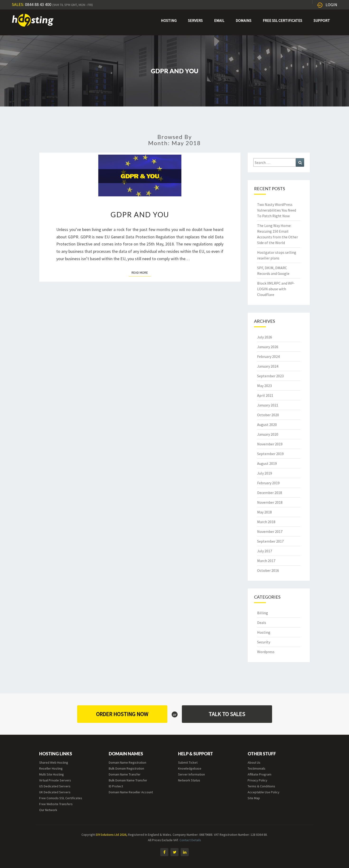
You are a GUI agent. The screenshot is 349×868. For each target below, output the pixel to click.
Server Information (191, 774)
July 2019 (264, 473)
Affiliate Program (259, 774)
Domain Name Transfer (125, 774)
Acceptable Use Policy (263, 792)
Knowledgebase (189, 768)
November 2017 (270, 531)
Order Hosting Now (122, 714)
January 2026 (267, 346)
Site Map (254, 798)
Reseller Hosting (51, 768)
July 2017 (264, 551)
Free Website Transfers (56, 804)
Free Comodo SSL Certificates (60, 798)
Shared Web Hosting (53, 762)
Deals (261, 622)
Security (263, 642)
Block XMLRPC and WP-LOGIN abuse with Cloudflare (276, 289)
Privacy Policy (257, 780)
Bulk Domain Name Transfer (128, 780)
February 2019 (268, 482)
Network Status (189, 780)
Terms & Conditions (261, 786)
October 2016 (268, 570)
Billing (262, 612)
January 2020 (267, 434)
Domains (243, 20)
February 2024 (268, 356)
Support (322, 20)
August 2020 (267, 424)
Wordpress (265, 651)
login (331, 4)
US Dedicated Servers (55, 786)
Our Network (48, 810)
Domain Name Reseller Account (131, 792)
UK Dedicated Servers (55, 792)
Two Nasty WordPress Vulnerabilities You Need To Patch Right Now (276, 210)
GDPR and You (140, 214)
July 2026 (264, 337)
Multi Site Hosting (51, 774)
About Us (254, 762)
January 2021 (267, 405)
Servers (195, 20)
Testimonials (256, 768)
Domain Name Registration (127, 762)
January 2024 (267, 366)
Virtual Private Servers (55, 780)
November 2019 (270, 444)
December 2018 (269, 492)
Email (219, 20)
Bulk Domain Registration (126, 768)
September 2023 (270, 376)
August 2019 (267, 463)
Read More (141, 272)
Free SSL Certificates (282, 20)
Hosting (169, 20)
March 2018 (266, 521)
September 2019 (270, 453)
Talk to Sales (227, 714)
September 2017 (270, 541)
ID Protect (116, 786)
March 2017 (266, 560)
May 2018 (264, 512)
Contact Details (190, 840)
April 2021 (265, 395)
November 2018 (270, 502)
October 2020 (268, 414)
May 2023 (264, 385)
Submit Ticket (188, 762)
